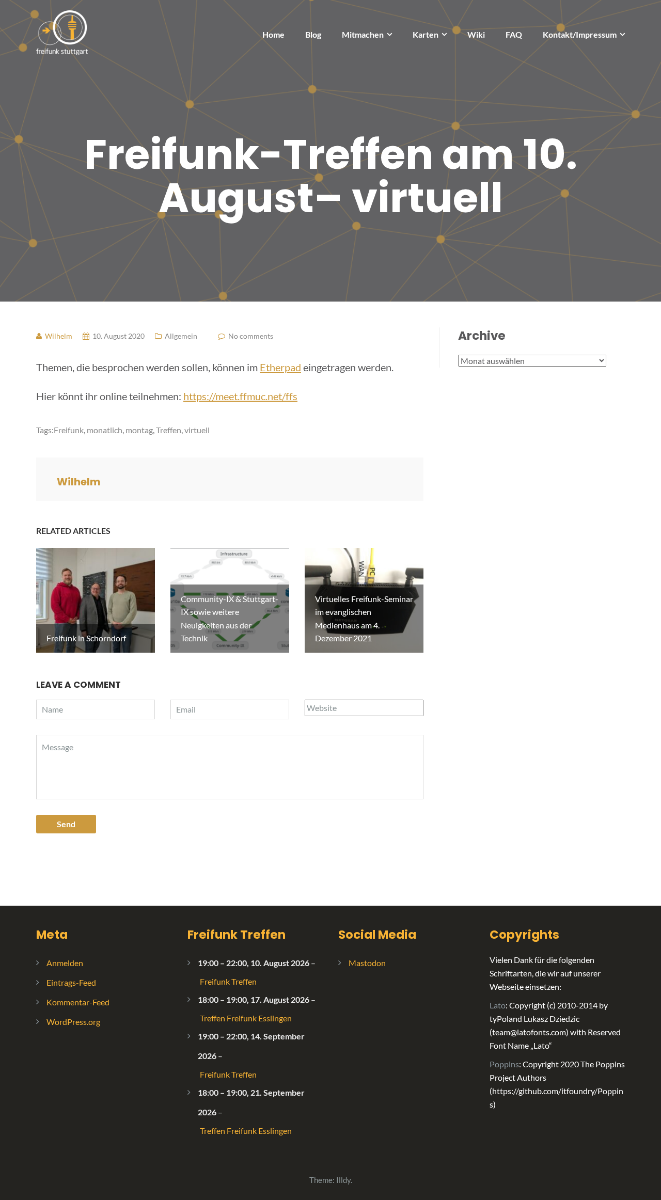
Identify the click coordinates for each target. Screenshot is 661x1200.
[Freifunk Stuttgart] (62, 32)
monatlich (104, 430)
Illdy (343, 1180)
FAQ (514, 34)
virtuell (197, 430)
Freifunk (69, 430)
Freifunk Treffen (236, 934)
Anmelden (64, 963)
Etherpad (280, 367)
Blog (313, 34)
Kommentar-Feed (77, 1002)
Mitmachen (363, 34)
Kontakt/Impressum (580, 34)
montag (139, 430)
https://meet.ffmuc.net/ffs (240, 396)
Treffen (168, 430)
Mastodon (367, 963)
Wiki (476, 34)
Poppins (504, 1064)
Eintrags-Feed (71, 982)
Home (273, 34)
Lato (498, 1005)
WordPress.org (73, 1022)
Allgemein (181, 335)
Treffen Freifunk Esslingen (246, 1018)
